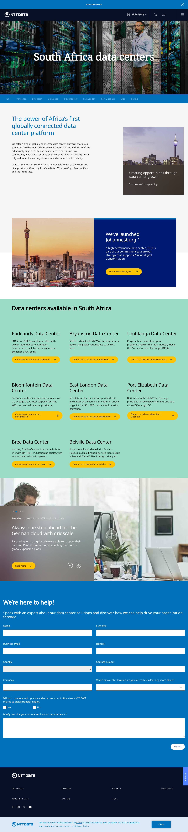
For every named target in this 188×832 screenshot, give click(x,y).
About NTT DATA (20, 799)
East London (89, 98)
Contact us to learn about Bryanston (91, 359)
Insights (116, 789)
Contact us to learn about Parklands (33, 359)
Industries (18, 789)
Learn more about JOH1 (120, 271)
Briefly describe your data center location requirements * (35, 714)
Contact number (105, 661)
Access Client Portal (94, 4)
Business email (11, 643)
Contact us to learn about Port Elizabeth (145, 415)
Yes (9, 707)
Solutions (167, 789)
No (38, 707)
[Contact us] (164, 15)
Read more (20, 565)
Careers (66, 799)
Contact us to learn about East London (92, 416)
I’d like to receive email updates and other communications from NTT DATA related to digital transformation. (44, 699)
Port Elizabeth (108, 98)
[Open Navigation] (182, 14)
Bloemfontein (70, 98)
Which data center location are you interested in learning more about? (135, 680)
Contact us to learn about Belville (89, 464)
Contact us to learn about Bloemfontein (27, 415)
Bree (123, 98)
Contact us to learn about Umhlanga (149, 359)
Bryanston (37, 98)
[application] (94, 824)
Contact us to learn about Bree (30, 464)
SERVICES (66, 789)
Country (7, 661)
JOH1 (8, 98)
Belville (134, 98)
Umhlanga (53, 98)
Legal (114, 799)
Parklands (21, 98)
